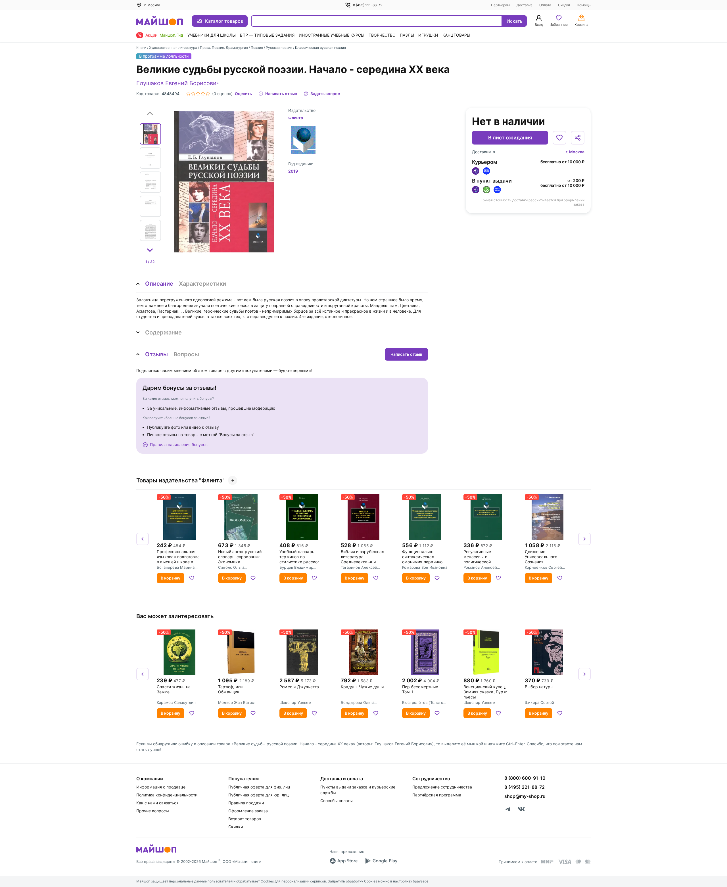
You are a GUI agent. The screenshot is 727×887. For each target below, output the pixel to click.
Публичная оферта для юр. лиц (258, 794)
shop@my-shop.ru (525, 796)
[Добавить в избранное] (559, 138)
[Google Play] (381, 860)
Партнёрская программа (436, 794)
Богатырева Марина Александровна (176, 567)
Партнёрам (500, 5)
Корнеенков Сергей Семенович (543, 567)
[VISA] (564, 861)
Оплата (545, 5)
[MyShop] (156, 852)
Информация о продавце (160, 787)
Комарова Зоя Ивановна (424, 567)
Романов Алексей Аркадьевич (480, 567)
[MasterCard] (578, 861)
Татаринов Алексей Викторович (359, 567)
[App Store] (343, 860)
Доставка (524, 5)
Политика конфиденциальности (166, 794)
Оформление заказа (248, 810)
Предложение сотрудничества (442, 787)
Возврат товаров (244, 818)
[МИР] (547, 861)
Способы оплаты (336, 800)
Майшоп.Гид (171, 35)
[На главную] (159, 21)
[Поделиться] (577, 138)
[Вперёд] (584, 539)
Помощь (584, 5)
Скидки (564, 5)
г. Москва (575, 151)
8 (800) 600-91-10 (525, 778)
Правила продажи (246, 802)
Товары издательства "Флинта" (180, 480)
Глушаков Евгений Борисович (178, 83)
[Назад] (142, 539)
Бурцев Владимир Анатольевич (296, 567)
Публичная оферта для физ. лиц (259, 787)
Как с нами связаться (157, 802)
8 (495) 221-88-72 (367, 5)
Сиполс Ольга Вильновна (231, 567)
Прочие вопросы (152, 810)
